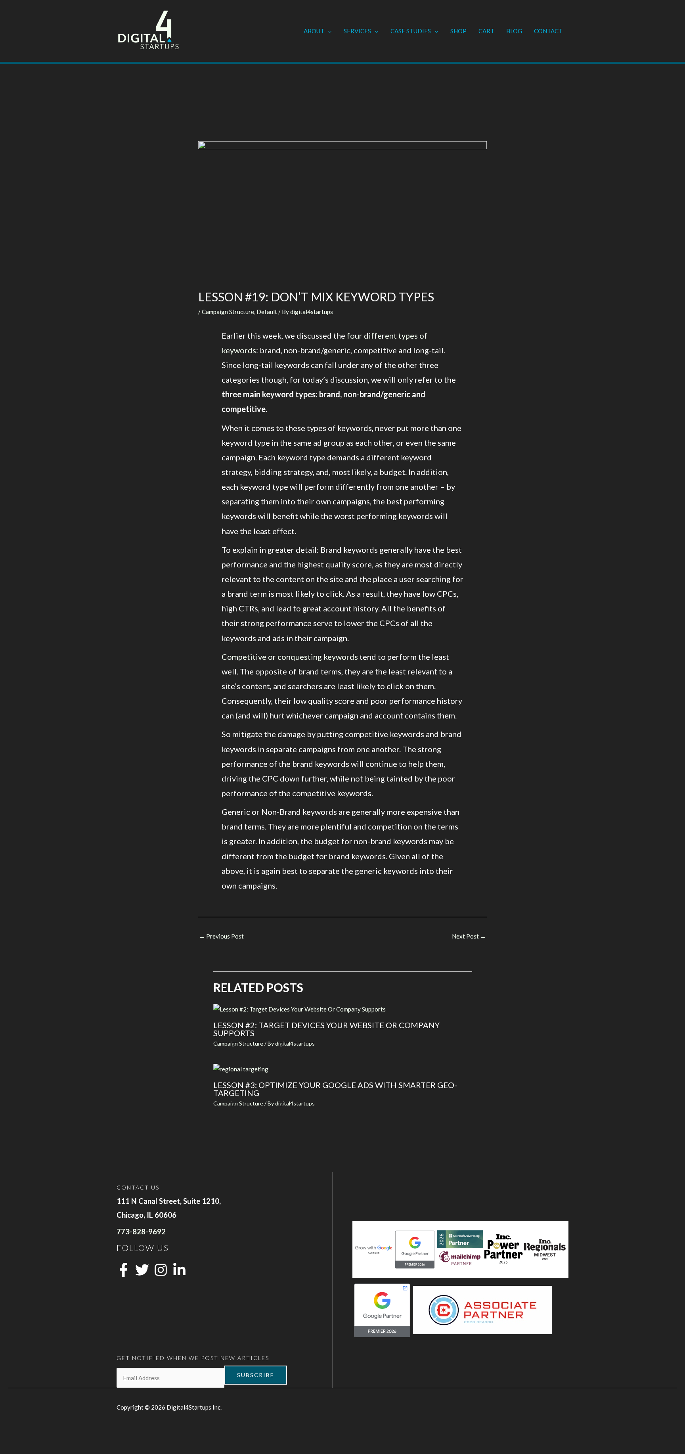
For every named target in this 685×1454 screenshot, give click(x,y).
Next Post (469, 936)
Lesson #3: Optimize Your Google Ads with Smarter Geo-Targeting (335, 1089)
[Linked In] (179, 1270)
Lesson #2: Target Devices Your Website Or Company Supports (326, 1029)
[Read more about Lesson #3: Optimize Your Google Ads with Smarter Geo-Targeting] (240, 1068)
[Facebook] (123, 1270)
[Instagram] (161, 1270)
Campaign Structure (228, 311)
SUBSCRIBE (255, 1375)
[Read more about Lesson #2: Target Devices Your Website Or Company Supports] (299, 1008)
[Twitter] (142, 1270)
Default (266, 311)
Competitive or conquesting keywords (290, 656)
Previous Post (221, 936)
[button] (328, 31)
